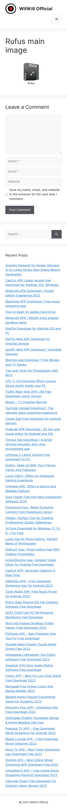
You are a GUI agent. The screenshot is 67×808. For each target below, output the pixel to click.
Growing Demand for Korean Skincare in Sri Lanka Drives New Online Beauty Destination (32, 270)
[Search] (56, 234)
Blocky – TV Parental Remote (26, 402)
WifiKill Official (35, 8)
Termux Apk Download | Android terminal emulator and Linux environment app (28, 444)
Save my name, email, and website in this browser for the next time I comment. (34, 194)
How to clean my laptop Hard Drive (30, 312)
